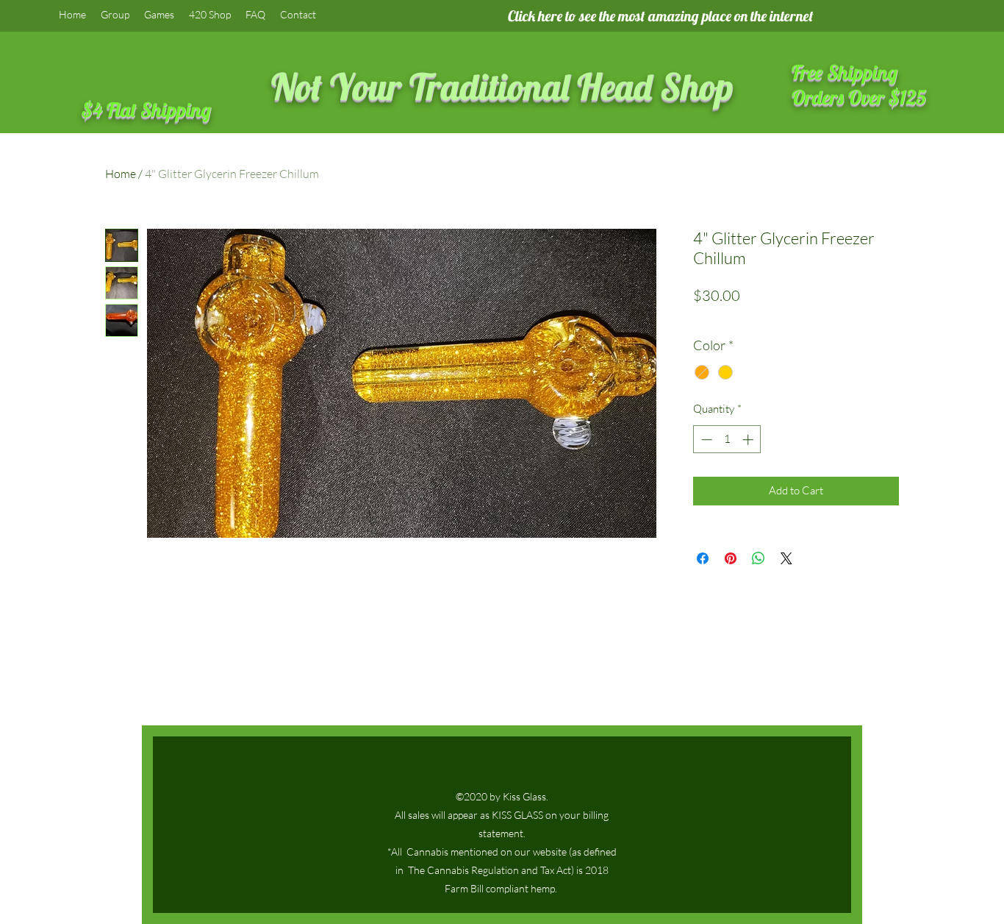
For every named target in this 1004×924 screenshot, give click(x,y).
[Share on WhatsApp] (758, 558)
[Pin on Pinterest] (730, 558)
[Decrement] (705, 439)
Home (120, 173)
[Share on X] (786, 558)
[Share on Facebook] (702, 558)
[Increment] (749, 439)
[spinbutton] (727, 439)
